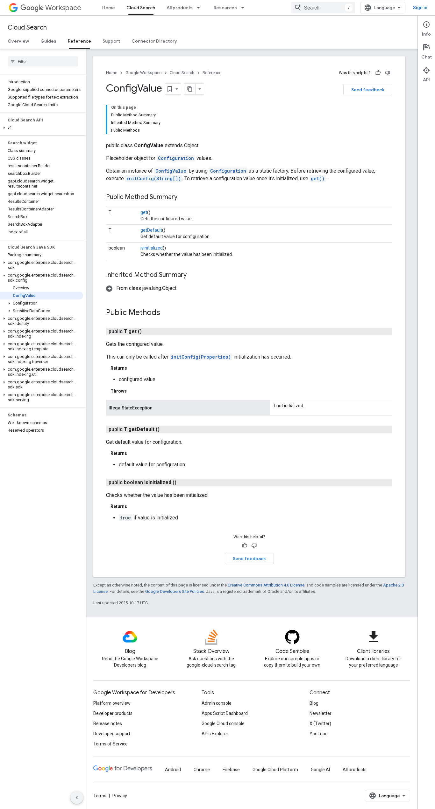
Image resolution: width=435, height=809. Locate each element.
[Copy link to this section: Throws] (133, 391)
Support (111, 41)
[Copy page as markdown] (190, 89)
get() (317, 178)
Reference (79, 41)
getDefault (151, 230)
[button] (41, 128)
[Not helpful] (387, 73)
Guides (48, 41)
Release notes (107, 723)
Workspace (63, 7)
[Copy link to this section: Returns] (133, 368)
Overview (18, 41)
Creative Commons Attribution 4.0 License (266, 585)
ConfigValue (170, 171)
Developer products (112, 713)
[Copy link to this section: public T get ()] (149, 331)
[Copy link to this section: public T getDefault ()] (167, 429)
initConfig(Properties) (201, 357)
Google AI (320, 769)
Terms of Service (110, 743)
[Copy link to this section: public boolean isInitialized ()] (184, 482)
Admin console (217, 703)
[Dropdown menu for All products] (200, 7)
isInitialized (151, 247)
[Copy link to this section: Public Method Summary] (183, 197)
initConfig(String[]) (153, 178)
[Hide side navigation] (76, 797)
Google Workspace (143, 72)
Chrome (202, 769)
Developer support (111, 733)
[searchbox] (43, 61)
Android (173, 769)
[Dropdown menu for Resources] (244, 7)
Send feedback (367, 90)
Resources (225, 7)
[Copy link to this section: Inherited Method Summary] (193, 275)
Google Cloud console (223, 723)
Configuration (176, 158)
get (143, 212)
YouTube (319, 733)
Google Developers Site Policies (174, 591)
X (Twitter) (320, 723)
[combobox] (323, 7)
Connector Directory (154, 41)
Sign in (420, 7)
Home (108, 7)
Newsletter (321, 713)
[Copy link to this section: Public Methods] (166, 313)
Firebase (231, 769)
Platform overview (112, 703)
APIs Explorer (215, 733)
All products (180, 7)
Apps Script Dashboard (225, 713)
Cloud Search (140, 7)
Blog (314, 703)
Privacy (119, 795)
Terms (99, 795)
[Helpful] (378, 73)
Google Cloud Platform (275, 769)
